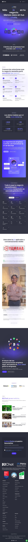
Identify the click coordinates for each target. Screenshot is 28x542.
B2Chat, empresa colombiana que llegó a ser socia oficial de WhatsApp (19, 422)
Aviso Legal (14, 533)
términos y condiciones (15, 447)
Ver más (6, 198)
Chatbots (4, 508)
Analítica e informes (5, 494)
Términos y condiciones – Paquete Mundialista (14, 534)
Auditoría (4, 492)
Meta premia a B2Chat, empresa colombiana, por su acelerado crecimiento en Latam (17, 406)
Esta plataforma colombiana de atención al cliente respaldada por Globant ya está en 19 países (19, 414)
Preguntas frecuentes (17, 518)
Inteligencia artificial (5, 487)
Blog (15, 513)
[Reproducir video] (14, 285)
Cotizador (4, 516)
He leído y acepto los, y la (13, 448)
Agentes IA (4, 485)
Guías (15, 516)
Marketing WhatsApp (17, 480)
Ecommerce (16, 487)
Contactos (4, 506)
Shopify (16, 495)
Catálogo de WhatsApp (17, 493)
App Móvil (4, 501)
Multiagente (4, 499)
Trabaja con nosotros (5, 527)
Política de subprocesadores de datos (21, 533)
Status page (16, 525)
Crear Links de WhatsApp (18, 520)
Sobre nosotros (4, 525)
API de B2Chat (16, 523)
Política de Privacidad (5, 533)
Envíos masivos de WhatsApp (6, 480)
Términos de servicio (10, 533)
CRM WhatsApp (17, 485)
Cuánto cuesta (4, 513)
